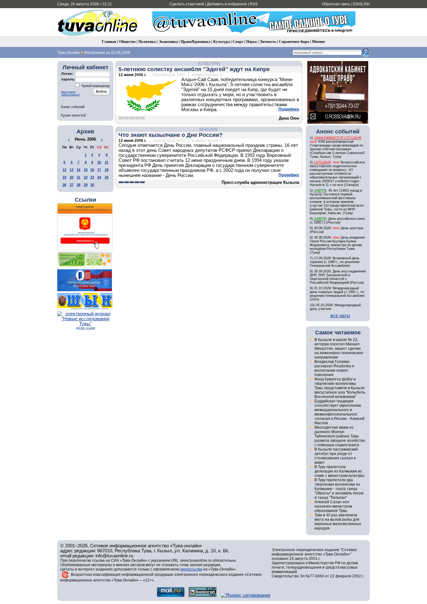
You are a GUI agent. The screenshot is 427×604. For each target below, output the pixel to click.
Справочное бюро (294, 41)
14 (78, 170)
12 (64, 170)
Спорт (238, 41)
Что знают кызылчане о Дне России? (170, 135)
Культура (221, 41)
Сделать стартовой (186, 4)
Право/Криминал (195, 41)
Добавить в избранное (227, 4)
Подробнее (289, 109)
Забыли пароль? (70, 94)
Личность (267, 41)
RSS (254, 4)
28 (78, 185)
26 (64, 185)
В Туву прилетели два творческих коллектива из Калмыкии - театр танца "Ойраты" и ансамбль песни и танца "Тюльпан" (339, 489)
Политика (147, 41)
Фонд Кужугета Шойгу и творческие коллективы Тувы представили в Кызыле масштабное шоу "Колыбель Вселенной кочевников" (339, 388)
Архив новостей (73, 114)
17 (99, 170)
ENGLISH (361, 4)
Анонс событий (72, 106)
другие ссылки (85, 327)
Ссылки (85, 200)
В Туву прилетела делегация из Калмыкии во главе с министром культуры (339, 471)
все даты (340, 315)
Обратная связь (336, 4)
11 (106, 162)
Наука (251, 41)
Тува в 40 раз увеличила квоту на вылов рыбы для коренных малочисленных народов (337, 521)
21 (78, 177)
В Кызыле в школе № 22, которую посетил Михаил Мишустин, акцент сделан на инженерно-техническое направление (338, 348)
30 (92, 185)
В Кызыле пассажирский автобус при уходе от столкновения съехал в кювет (336, 456)
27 (71, 185)
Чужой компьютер (95, 86)
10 (99, 162)
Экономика (168, 41)
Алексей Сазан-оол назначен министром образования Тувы (333, 506)
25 (106, 177)
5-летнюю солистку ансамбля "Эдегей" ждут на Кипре (194, 69)
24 (99, 177)
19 (64, 177)
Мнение (318, 41)
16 (92, 170)
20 (71, 177)
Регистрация (68, 91)
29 (86, 185)
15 (86, 170)
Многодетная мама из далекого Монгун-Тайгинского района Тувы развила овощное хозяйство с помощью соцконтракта (339, 436)
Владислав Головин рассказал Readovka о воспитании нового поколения (334, 368)
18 (106, 170)
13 (71, 170)
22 (86, 177)
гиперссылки (191, 569)
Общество (127, 41)
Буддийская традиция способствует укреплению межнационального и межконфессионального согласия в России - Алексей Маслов (339, 412)
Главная (109, 41)
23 (92, 177)
